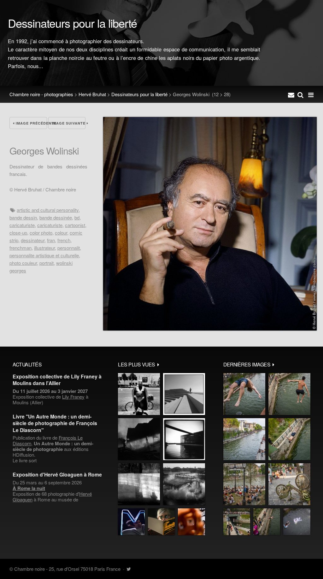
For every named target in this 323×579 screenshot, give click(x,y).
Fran (51, 240)
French (63, 240)
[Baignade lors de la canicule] (244, 394)
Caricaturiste (22, 225)
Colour (61, 232)
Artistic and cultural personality (48, 210)
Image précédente (31, 123)
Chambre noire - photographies (41, 94)
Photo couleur (23, 263)
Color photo (41, 232)
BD (76, 217)
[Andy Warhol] (161, 521)
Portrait (46, 263)
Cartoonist (75, 225)
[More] (158, 364)
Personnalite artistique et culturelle (44, 255)
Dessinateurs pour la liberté (139, 94)
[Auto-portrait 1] (139, 484)
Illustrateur (44, 247)
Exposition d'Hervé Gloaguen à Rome (57, 474)
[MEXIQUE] (139, 394)
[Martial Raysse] (131, 521)
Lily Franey (73, 396)
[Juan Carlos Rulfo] (191, 521)
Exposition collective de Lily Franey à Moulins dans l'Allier (57, 380)
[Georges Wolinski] (210, 328)
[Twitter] (129, 568)
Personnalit (68, 247)
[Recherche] (300, 94)
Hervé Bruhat (92, 94)
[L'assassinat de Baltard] (139, 439)
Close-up (18, 232)
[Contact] (291, 94)
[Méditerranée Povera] (184, 394)
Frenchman (20, 247)
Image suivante (69, 123)
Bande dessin (23, 217)
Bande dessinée (55, 217)
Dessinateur (32, 240)
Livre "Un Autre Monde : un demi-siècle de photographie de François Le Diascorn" (55, 423)
